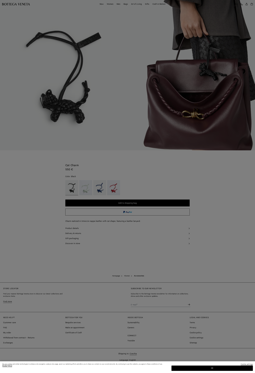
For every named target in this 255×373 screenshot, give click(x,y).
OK (212, 368)
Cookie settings (247, 364)
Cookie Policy (7, 366)
